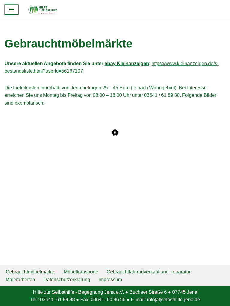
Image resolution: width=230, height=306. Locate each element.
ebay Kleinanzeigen (127, 63)
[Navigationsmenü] (11, 9)
